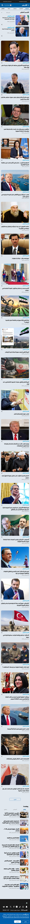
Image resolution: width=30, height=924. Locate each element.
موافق (17, 921)
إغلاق (25, 921)
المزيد (15, 799)
